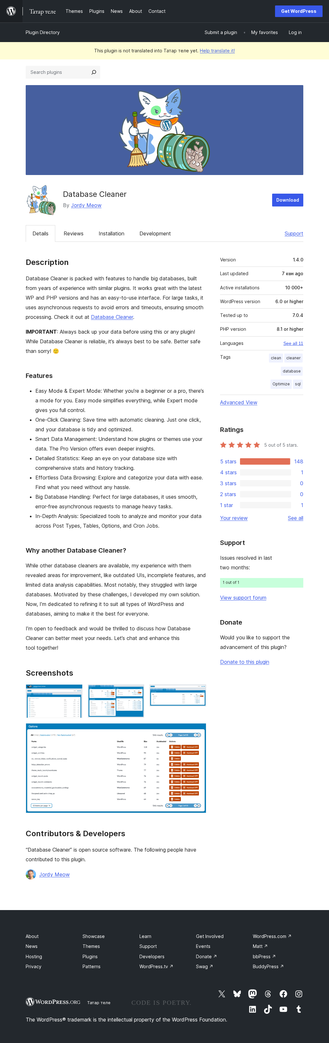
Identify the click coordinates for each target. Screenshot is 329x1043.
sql (298, 383)
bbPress (264, 956)
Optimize (281, 383)
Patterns (92, 966)
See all (295, 518)
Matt (260, 946)
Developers (151, 956)
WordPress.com (272, 936)
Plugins (90, 956)
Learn (145, 936)
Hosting (34, 956)
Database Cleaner (112, 317)
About (32, 936)
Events (203, 946)
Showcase (94, 936)
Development (155, 233)
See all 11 (293, 343)
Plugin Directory (43, 32)
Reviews (74, 233)
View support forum (243, 597)
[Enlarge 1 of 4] (74, 693)
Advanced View (238, 402)
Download (287, 200)
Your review (234, 518)
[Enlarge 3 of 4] (197, 693)
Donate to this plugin (244, 662)
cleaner (293, 357)
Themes (91, 946)
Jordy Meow (86, 205)
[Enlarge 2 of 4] (135, 693)
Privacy (33, 966)
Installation (111, 233)
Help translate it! (217, 50)
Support (294, 233)
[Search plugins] (93, 72)
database (292, 371)
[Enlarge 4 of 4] (197, 732)
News (32, 946)
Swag (204, 966)
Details (40, 233)
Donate (206, 956)
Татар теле (99, 1002)
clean (276, 357)
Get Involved (210, 936)
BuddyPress (268, 966)
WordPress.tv (156, 966)
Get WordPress (298, 11)
